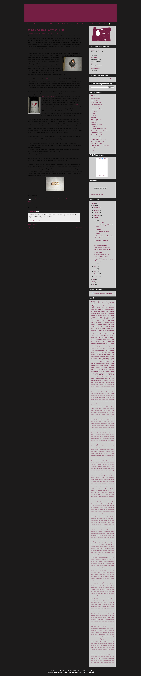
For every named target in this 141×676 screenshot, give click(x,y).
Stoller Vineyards (98, 604)
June (95, 264)
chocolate (97, 647)
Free (107, 503)
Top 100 (107, 615)
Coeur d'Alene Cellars (102, 473)
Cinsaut (97, 471)
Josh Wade (111, 527)
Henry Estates (110, 516)
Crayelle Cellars (96, 481)
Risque (103, 582)
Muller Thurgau (105, 371)
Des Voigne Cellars (109, 395)
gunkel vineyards (103, 652)
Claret (99, 391)
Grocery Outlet (94, 513)
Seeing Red (95, 591)
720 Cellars (105, 444)
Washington (110, 302)
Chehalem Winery (106, 468)
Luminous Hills (101, 541)
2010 (93, 205)
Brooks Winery (102, 460)
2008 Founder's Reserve (108, 442)
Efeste (100, 496)
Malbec (106, 369)
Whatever (104, 306)
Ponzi (95, 572)
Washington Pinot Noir (104, 430)
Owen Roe (93, 565)
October (96, 212)
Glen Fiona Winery (95, 507)
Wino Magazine (106, 638)
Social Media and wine (99, 598)
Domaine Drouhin (109, 488)
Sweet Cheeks (95, 374)
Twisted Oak (103, 619)
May (95, 266)
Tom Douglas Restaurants (108, 425)
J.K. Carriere (109, 524)
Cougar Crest (94, 395)
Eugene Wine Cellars (98, 498)
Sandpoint (93, 589)
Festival (112, 361)
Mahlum (92, 542)
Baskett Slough (97, 455)
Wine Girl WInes (107, 634)
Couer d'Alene (104, 477)
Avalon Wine (94, 100)
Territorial (109, 608)
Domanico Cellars (107, 490)
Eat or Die (93, 113)
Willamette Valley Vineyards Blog (100, 145)
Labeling (104, 408)
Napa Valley (105, 350)
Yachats (112, 639)
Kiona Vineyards (98, 326)
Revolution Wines (105, 580)
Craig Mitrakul (107, 479)
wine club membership (109, 662)
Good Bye (107, 507)
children (92, 647)
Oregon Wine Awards (96, 124)
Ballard (108, 451)
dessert (92, 438)
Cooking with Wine (109, 475)
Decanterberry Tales (96, 109)
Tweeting (108, 427)
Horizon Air (97, 520)
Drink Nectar (94, 111)
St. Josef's (105, 602)
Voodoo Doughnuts (109, 429)
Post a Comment (33, 224)
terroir (94, 440)
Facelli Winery (101, 499)
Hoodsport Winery (110, 518)
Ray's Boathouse (98, 578)
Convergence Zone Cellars (97, 475)
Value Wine (95, 623)
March (96, 271)
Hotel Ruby (97, 522)
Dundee (93, 347)
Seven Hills (107, 591)
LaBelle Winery (107, 535)
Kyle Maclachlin (94, 535)
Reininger (93, 580)
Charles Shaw (110, 466)
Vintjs (105, 624)
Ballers (112, 451)
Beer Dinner (105, 455)
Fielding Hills (111, 401)
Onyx (110, 412)
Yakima (112, 376)
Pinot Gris (108, 309)
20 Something (105, 380)
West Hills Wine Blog (96, 143)
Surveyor (93, 606)
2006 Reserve (49, 79)
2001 (110, 380)
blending (92, 645)
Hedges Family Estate (101, 365)
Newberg (95, 412)
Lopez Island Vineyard (108, 539)
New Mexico (104, 554)
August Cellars (102, 451)
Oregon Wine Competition (105, 563)
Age (110, 444)
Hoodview (93, 520)
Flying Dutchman (99, 403)
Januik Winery (104, 526)
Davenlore (101, 485)
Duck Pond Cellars (99, 492)
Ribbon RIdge (94, 582)
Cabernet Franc (98, 345)
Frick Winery (111, 503)
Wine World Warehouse (108, 432)
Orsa (113, 563)
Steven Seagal (103, 423)
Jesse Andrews (95, 50)
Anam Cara (106, 330)
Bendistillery (111, 455)
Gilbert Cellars (94, 335)
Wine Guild (105, 376)
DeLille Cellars (95, 333)
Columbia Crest (109, 345)
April (95, 269)
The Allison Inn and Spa (99, 609)
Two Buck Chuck (110, 619)
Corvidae (98, 477)
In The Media (92, 24)
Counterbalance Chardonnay (97, 479)
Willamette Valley (95, 320)
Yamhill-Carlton (95, 378)
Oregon (63, 198)
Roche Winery (97, 417)
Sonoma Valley (95, 352)
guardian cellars (94, 652)
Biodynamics (102, 386)
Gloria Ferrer (107, 403)
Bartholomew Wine (96, 358)
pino (92, 440)
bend (104, 643)
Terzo (112, 608)
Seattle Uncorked (104, 589)
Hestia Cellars (97, 406)
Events (93, 304)
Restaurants (98, 580)
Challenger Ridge (101, 466)
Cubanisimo (111, 481)
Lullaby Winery (94, 541)
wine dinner (97, 343)
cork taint (111, 647)
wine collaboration (95, 664)
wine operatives (102, 664)
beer (99, 311)
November (97, 210)
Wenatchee (111, 630)
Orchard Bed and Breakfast (97, 559)
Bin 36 (92, 458)
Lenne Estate (103, 537)
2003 (97, 356)
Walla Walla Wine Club (99, 626)
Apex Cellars (107, 384)
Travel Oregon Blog (96, 137)
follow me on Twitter (108, 79)
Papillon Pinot (94, 567)
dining (38, 198)
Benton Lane (93, 457)
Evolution (101, 401)
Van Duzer (101, 623)
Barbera (97, 386)
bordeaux (96, 436)
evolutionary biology (109, 651)
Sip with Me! (94, 126)
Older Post (79, 227)
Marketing (103, 544)
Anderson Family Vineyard (97, 384)
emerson (98, 651)
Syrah (92, 309)
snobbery (103, 656)
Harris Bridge (95, 348)
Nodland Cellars (101, 555)
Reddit (112, 578)
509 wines (101, 382)
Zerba (92, 343)
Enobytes (93, 115)
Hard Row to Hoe (99, 514)
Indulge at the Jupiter (96, 408)
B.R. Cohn (93, 386)
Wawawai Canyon (103, 630)
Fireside (98, 503)
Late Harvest (99, 369)
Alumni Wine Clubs (104, 445)
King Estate (103, 348)
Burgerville (108, 460)
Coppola (92, 477)
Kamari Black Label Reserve (104, 529)
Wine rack (93, 434)
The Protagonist (94, 611)
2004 (101, 330)
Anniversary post (94, 449)
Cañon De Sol (102, 464)
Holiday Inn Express (95, 518)
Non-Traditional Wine (103, 317)
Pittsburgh (98, 570)
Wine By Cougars (100, 634)
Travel (108, 617)
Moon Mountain (98, 550)
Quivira (92, 373)
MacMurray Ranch (99, 410)
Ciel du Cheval (107, 470)
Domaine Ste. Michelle (96, 490)
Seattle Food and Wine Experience (104, 373)
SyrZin (105, 606)
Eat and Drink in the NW (99, 494)
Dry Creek (111, 397)
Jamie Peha (97, 526)
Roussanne (99, 583)
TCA (92, 608)
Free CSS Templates (88, 672)
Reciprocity (105, 578)
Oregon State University (96, 561)
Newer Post (31, 227)
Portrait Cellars (105, 572)
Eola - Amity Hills (104, 361)
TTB (100, 374)
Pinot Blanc (93, 568)
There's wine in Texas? (100, 243)
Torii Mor (100, 617)
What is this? (102, 175)
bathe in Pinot (100, 643)
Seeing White (101, 591)
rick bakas (108, 654)
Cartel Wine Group (95, 464)
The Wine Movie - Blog (97, 135)
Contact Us (102, 24)
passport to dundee (95, 654)
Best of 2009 (100, 457)
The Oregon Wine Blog (66, 671)
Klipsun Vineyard (110, 533)
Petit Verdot (111, 567)
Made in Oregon (110, 541)
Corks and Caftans (96, 107)
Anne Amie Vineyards (108, 447)
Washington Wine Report (97, 141)
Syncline (111, 352)
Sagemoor (95, 585)
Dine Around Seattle (104, 486)
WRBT (92, 626)
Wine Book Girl (95, 148)
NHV (100, 552)
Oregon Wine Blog (95, 563)
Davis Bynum (107, 485)
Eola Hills (97, 401)
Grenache (107, 363)
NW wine (104, 552)
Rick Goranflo (94, 63)
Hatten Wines (111, 514)
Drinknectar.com (105, 397)
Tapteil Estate (111, 423)
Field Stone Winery (105, 501)
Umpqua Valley (99, 429)
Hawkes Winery (94, 516)
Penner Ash (97, 414)
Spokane (93, 602)
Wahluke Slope (94, 430)
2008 (93, 282)
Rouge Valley (94, 583)
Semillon (96, 419)
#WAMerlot (98, 380)
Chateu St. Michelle (109, 389)
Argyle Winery (110, 449)
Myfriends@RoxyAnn (96, 120)
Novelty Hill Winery (110, 555)
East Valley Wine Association (106, 399)
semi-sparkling (94, 656)
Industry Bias (110, 522)
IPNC (105, 335)
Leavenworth (97, 537)
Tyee (98, 330)
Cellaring (108, 464)
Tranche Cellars (94, 427)
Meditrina (97, 371)
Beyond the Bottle (96, 102)
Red (109, 578)
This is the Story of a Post (101, 222)
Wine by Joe (94, 638)
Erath (97, 347)
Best (43, 96)
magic (108, 652)
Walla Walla (110, 319)
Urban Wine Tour (94, 621)
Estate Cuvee (105, 496)
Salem (92, 419)
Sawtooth (98, 589)
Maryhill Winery (110, 544)
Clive (103, 471)
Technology (103, 608)
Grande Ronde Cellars (105, 509)
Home (29, 24)
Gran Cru (97, 509)
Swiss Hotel (97, 606)
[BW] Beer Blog (95, 96)
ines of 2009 (50, 96)
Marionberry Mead (95, 544)
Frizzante (111, 347)
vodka (102, 662)
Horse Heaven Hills (105, 520)
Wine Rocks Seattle (105, 354)
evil (102, 651)
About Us (37, 24)
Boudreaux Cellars (109, 386)
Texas (92, 609)
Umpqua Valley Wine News (98, 139)
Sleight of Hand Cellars (104, 419)
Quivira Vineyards (110, 416)
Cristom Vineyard (104, 481)
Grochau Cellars (45, 198)
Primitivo (92, 574)
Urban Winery (101, 621)
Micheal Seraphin (95, 68)
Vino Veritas (100, 624)
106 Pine (107, 440)
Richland (99, 582)
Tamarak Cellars (96, 608)
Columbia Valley (95, 361)
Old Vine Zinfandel (109, 557)
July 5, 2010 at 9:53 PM (34, 220)
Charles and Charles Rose (96, 468)
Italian (98, 524)
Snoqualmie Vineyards (105, 596)
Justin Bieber (94, 529)
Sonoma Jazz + (98, 421)
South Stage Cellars (100, 600)
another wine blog (95, 98)
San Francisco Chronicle (108, 587)
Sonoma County (100, 319)
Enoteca (92, 401)
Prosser (97, 416)
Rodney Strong (104, 417)
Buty (113, 460)
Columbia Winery (100, 393)
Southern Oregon (104, 352)
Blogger (93, 671)
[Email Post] (29, 199)
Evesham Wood (106, 498)
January (96, 276)
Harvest (105, 514)
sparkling (108, 656)
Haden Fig (100, 513)
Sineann (100, 595)
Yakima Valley (102, 315)
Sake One (100, 587)
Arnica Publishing (94, 451)
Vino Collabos (94, 624)
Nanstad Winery (110, 552)
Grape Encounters (104, 404)
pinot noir (69, 198)
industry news (103, 438)
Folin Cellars (103, 503)
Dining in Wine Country (65, 24)
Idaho (95, 311)
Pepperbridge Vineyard (102, 567)
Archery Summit (102, 449)
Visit (97, 194)
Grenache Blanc (110, 511)
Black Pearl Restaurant (99, 458)
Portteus (103, 414)
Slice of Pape (96, 596)
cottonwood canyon (109, 436)
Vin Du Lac (111, 623)
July (95, 220)
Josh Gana (32, 211)
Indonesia (103, 522)
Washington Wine (95, 354)
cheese (101, 436)
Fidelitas (106, 401)
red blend (111, 315)
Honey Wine (102, 518)
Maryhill (105, 410)
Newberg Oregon (56, 198)
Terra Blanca (97, 309)
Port (103, 337)
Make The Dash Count (108, 542)
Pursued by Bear (102, 574)
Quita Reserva (94, 576)
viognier (98, 662)
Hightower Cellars (105, 406)
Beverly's (112, 457)
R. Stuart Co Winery (103, 576)
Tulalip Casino (97, 619)
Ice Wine (112, 406)
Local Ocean (98, 539)
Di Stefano (97, 486)
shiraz (99, 656)
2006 (34, 198)
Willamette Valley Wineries (100, 632)
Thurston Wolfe (106, 374)
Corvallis (106, 322)
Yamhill (107, 434)
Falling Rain (108, 499)
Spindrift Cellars (105, 328)
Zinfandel (106, 641)
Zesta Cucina (100, 641)
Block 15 (100, 322)
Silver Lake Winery (105, 593)
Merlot (92, 337)
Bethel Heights (106, 457)
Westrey (92, 632)
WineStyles (99, 638)
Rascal (92, 578)
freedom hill (96, 438)
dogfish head (107, 649)
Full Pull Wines (94, 505)
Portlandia (99, 572)
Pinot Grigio (99, 568)
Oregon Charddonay (109, 559)
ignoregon (93, 117)
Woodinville (94, 315)
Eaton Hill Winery (110, 494)
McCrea (101, 546)
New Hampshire (97, 554)
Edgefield (111, 333)
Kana (109, 367)
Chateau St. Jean (108, 360)
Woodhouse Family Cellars (101, 639)
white (109, 320)
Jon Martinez (98, 527)
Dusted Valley (100, 313)
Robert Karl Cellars (109, 582)
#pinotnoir (102, 440)
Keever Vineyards (98, 531)
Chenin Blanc (94, 391)
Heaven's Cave (102, 516)
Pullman (96, 574)
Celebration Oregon (108, 358)
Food (92, 311)
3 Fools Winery (94, 444)
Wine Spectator (102, 636)
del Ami (97, 649)
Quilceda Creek (110, 574)
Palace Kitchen (99, 565)
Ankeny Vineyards (95, 447)
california (111, 306)
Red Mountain (109, 307)
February (96, 274)
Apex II (112, 384)
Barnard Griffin (104, 311)
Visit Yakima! (97, 229)
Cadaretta (93, 462)
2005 (112, 309)
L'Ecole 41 (100, 535)
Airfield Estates (105, 343)
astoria (95, 643)
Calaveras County (100, 462)
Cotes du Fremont (109, 393)
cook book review (104, 647)
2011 (93, 203)
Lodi (102, 539)
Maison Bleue (98, 542)
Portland (111, 350)
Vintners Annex (110, 624)
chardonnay (104, 320)
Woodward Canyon (100, 434)
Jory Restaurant (104, 527)
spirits (112, 354)
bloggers (97, 645)
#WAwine (93, 356)
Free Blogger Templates (70, 672)
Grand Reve (101, 363)
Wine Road (96, 636)
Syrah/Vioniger (110, 606)
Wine (74, 198)
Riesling (107, 337)
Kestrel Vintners (106, 531)
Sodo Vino (108, 598)
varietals (105, 660)
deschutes (101, 649)
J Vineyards (103, 524)
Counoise (111, 477)
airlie (100, 378)
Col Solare (97, 332)
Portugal (112, 572)
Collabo (112, 473)
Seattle (93, 307)
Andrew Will (111, 445)
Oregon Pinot (100, 307)
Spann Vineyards (110, 600)
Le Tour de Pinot (80, 24)
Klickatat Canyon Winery (99, 533)
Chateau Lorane (96, 360)
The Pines (99, 425)
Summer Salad (98, 252)
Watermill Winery (106, 628)
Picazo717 (98, 337)
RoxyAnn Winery (106, 583)
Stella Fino (97, 423)
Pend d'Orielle (95, 328)
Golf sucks (102, 507)
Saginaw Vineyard (103, 585)
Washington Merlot (109, 626)
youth (107, 664)
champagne (111, 645)
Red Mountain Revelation (101, 240)
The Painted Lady (109, 609)
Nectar (92, 554)
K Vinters (104, 367)
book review (105, 378)
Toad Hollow (102, 615)
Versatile (106, 623)
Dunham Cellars (94, 399)
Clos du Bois (107, 471)
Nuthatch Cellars (94, 557)
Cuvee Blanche (94, 483)
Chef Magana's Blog (96, 104)
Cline (100, 471)
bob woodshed (104, 645)
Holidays (101, 335)
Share (29, 201)
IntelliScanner (94, 524)
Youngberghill (94, 641)
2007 (93, 284)
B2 (106, 451)
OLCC (103, 557)
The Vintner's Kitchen (104, 611)
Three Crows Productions (100, 613)
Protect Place (102, 416)
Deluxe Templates (58, 672)
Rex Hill (112, 580)
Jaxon (109, 526)
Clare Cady (94, 54)
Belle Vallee (94, 322)
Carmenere (106, 462)
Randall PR (111, 576)
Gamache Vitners (102, 505)
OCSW (100, 557)
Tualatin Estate (102, 427)
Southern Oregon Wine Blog (98, 128)
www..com (102, 158)
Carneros (112, 462)
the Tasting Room (98, 660)
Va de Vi (107, 621)
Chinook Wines (99, 470)
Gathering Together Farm (103, 324)
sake (113, 654)
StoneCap (105, 604)
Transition (104, 617)
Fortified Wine (94, 363)
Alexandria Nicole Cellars (107, 356)
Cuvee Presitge (101, 483)
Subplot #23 (111, 604)
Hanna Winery (106, 513)
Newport (93, 317)
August (96, 217)
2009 (93, 279)
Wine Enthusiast (98, 432)
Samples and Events (49, 24)
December (97, 207)
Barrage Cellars (94, 453)
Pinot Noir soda (107, 568)
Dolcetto (92, 397)
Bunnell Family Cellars (104, 388)
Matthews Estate (95, 546)
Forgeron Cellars (103, 347)
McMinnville (110, 335)
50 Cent (100, 444)
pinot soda (103, 654)
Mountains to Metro (107, 550)
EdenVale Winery (94, 496)
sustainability (105, 658)
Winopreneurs (94, 150)
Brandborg (107, 458)
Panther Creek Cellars (108, 565)
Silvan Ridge (97, 593)
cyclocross (93, 649)
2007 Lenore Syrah (95, 442)
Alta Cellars (96, 445)
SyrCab (102, 606)
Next (107, 412)
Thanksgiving (93, 425)
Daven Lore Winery (95, 485)
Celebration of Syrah (100, 389)
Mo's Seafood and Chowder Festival (102, 548)
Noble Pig (93, 122)
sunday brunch (97, 658)
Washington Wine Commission (105, 341)
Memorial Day (107, 546)
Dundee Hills (104, 333)
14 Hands (111, 440)
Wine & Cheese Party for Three (46, 29)
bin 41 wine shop (110, 643)
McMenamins (98, 350)
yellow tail (98, 440)
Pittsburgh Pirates (104, 570)
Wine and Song (110, 636)
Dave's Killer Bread (109, 483)
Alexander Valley (110, 382)
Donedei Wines (98, 397)
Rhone (92, 417)
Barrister (108, 453)
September (97, 215)
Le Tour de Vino (109, 313)
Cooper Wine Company (107, 332)
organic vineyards (110, 438)
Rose (112, 417)
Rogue (109, 417)
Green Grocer (102, 511)
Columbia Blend (105, 391)
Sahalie (109, 585)
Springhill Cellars (98, 602)
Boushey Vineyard (95, 388)
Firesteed (93, 403)
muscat (112, 652)
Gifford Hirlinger (110, 505)
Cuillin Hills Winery (101, 395)
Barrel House (102, 453)
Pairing (112, 371)
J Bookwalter (98, 367)
